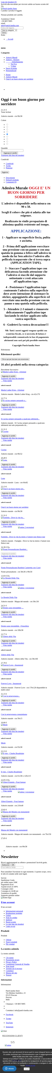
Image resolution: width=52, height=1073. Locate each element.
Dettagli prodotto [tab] (12, 180)
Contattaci (10, 971)
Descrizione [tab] (10, 178)
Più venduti (10, 944)
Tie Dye (14, 64)
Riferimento (5, 350)
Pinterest (9, 168)
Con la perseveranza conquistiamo (14, 714)
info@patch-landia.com (10, 25)
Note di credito (11, 918)
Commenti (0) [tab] (11, 182)
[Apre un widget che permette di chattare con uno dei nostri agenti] (9, 1069)
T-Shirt (13, 66)
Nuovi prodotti (11, 942)
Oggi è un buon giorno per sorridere (14, 507)
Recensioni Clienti (12, 1036)
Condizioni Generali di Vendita (18, 964)
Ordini (8, 915)
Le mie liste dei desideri (15, 924)
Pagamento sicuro (12, 960)
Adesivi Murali (11, 57)
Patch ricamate (11, 68)
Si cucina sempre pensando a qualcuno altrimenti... (20, 419)
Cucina (3, 450)
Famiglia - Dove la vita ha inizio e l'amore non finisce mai (23, 537)
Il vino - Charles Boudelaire (11, 772)
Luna (3, 478)
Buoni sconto (11, 922)
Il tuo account (8, 902)
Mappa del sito (11, 973)
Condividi (9, 164)
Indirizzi (9, 920)
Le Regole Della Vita (9, 597)
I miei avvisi (10, 926)
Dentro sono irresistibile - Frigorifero (15, 626)
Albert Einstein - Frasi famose (12, 801)
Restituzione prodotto (14, 913)
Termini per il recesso (14, 969)
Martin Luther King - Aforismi (12, 390)
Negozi (8, 975)
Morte (3, 743)
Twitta (8, 166)
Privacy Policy (11, 962)
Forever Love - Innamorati (11, 683)
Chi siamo (10, 958)
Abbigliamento (14, 62)
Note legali (10, 966)
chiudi (26, 1069)
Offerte (8, 940)
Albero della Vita (7, 655)
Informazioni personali (14, 911)
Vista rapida (6, 381)
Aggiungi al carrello (9, 153)
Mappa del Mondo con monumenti (14, 830)
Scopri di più (30, 1065)
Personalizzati (11, 71)
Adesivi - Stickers (12, 60)
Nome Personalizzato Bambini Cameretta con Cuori (21, 568)
